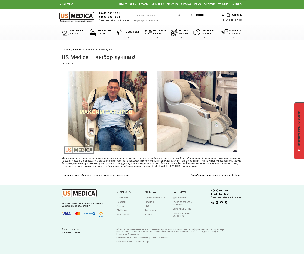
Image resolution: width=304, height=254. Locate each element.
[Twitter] (227, 203)
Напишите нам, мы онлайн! (298, 128)
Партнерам (209, 4)
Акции (133, 4)
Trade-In (149, 214)
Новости (143, 4)
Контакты (237, 4)
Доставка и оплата (191, 4)
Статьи (120, 206)
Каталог (123, 4)
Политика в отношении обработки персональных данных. (142, 238)
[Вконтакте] (213, 203)
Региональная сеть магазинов (183, 214)
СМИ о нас (122, 210)
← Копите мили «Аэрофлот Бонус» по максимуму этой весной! (96, 175)
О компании (157, 4)
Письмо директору (232, 20)
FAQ (147, 206)
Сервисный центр (182, 209)
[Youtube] (222, 203)
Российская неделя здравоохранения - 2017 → (215, 175)
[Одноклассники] (218, 203)
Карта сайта (123, 214)
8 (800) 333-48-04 (109, 16)
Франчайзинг (180, 197)
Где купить (223, 4)
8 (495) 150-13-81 (220, 190)
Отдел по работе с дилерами (182, 203)
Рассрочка (172, 4)
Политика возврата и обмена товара (132, 242)
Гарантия (149, 202)
